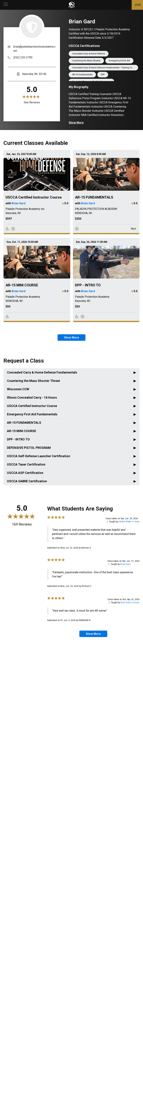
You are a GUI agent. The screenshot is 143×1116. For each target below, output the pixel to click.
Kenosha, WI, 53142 (34, 74)
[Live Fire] (13, 228)
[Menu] (6, 5)
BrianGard (125, 564)
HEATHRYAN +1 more (129, 521)
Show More (76, 122)
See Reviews (32, 102)
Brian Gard (18, 203)
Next (133, 228)
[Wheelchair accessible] (7, 228)
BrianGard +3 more (130, 602)
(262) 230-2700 (22, 57)
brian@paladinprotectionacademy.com (34, 48)
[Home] (72, 5)
